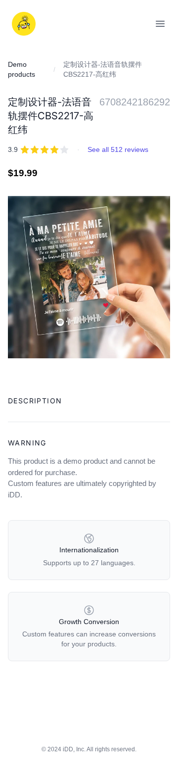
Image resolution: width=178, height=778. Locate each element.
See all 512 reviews (118, 149)
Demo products (21, 69)
